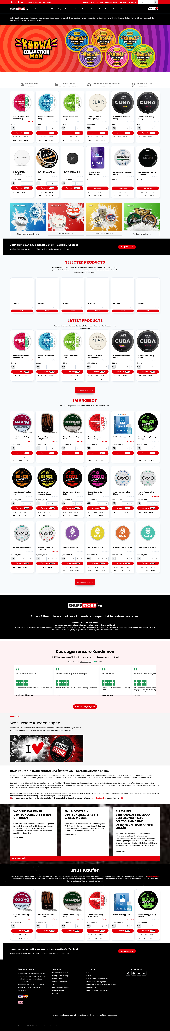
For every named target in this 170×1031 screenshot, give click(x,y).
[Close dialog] (121, 484)
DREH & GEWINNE (85, 533)
